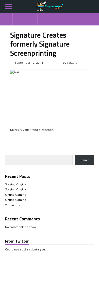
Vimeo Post (13, 205)
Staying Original (16, 184)
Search (84, 160)
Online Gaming (15, 194)
